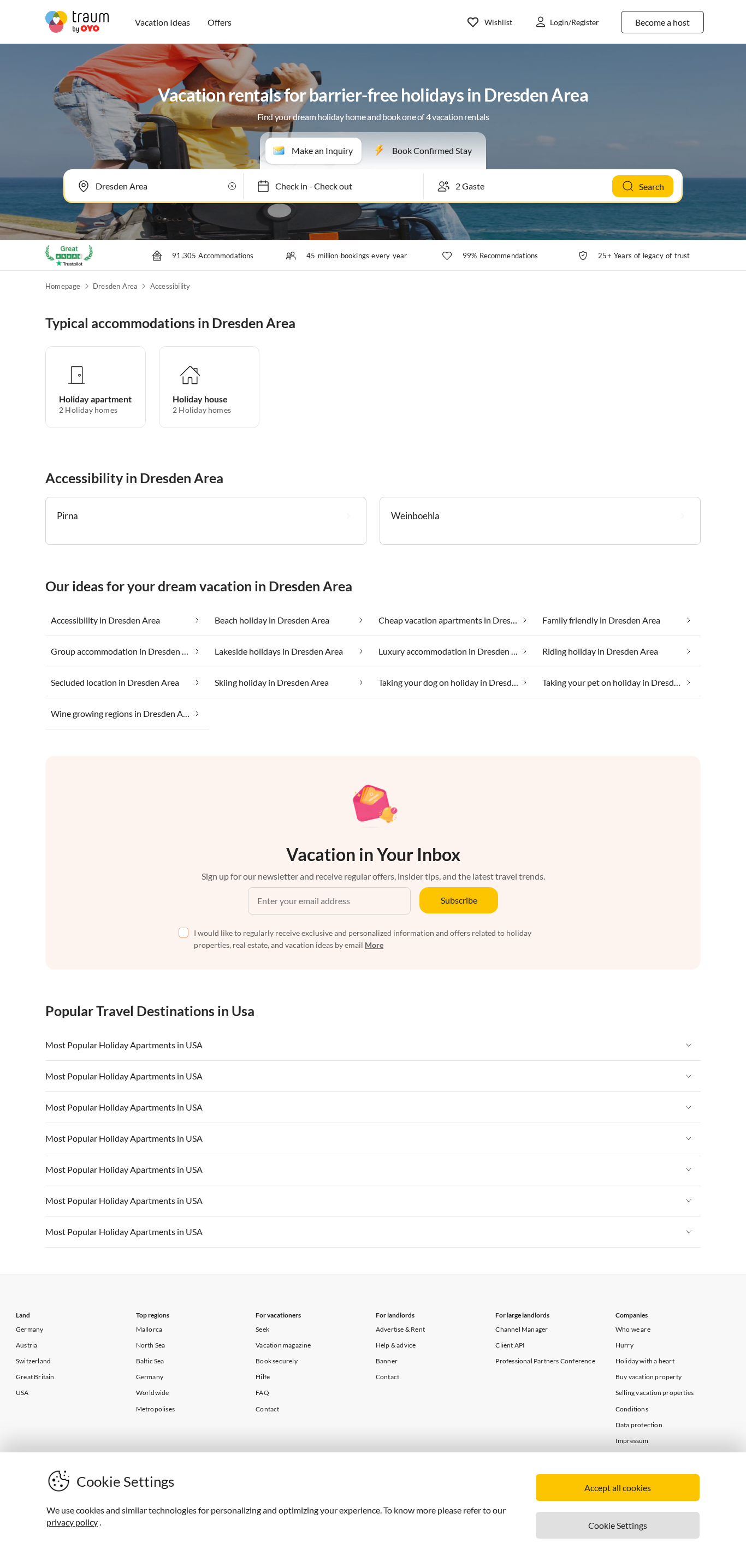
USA (22, 1392)
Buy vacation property (648, 1377)
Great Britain (35, 1377)
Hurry (624, 1345)
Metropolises (155, 1409)
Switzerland (33, 1361)
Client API (510, 1345)
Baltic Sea (150, 1361)
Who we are (632, 1329)
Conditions (631, 1409)
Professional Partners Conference (545, 1361)
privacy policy (72, 1522)
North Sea (150, 1345)
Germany (29, 1329)
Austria (26, 1345)
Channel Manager (521, 1329)
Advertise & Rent (400, 1329)
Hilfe (263, 1377)
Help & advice (396, 1345)
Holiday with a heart (644, 1361)
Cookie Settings (617, 1525)
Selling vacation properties (654, 1392)
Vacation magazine (283, 1345)
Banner (387, 1361)
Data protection (638, 1425)
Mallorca (149, 1329)
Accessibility (170, 286)
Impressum (632, 1441)
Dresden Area (115, 286)
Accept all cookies (617, 1487)
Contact (267, 1409)
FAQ (262, 1392)
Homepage (63, 286)
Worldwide (152, 1392)
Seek (262, 1329)
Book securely (277, 1361)
